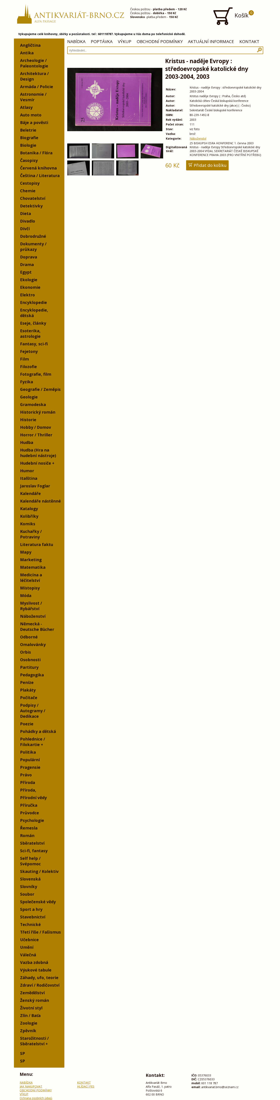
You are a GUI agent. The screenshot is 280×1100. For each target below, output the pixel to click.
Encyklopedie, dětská (34, 312)
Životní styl (31, 1008)
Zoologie (28, 1023)
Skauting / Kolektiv (39, 871)
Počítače (28, 697)
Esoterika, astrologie (30, 333)
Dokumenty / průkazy (33, 246)
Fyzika (26, 381)
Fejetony (29, 351)
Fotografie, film (35, 374)
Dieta (25, 213)
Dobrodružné (33, 236)
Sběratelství (32, 843)
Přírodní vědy (33, 797)
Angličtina (30, 45)
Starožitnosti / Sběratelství (34, 1041)
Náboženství (33, 616)
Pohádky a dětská (38, 731)
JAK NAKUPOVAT (31, 1086)
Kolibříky (29, 516)
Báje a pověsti (34, 122)
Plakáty (28, 690)
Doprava (28, 257)
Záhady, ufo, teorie (39, 977)
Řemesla (29, 828)
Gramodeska (33, 404)
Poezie (26, 724)
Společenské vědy (38, 901)
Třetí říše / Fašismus (40, 932)
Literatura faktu (36, 544)
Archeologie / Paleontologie (34, 63)
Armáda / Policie (36, 86)
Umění (26, 947)
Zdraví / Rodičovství (39, 985)
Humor (27, 470)
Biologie (28, 145)
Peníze (27, 682)
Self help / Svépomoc (30, 861)
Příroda (27, 782)
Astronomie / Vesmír (33, 96)
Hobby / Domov (35, 427)
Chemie (27, 190)
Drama (27, 264)
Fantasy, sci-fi (34, 344)
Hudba (26, 442)
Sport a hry (31, 909)
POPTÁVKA (102, 41)
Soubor (27, 894)
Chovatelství (32, 198)
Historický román (37, 412)
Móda (25, 595)
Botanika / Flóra (36, 153)
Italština (28, 478)
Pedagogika (32, 675)
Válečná (28, 955)
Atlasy (26, 107)
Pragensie (30, 767)
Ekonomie (30, 287)
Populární (30, 759)
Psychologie (32, 820)
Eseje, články (33, 323)
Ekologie (28, 279)
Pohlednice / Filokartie (32, 741)
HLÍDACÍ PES (85, 1086)
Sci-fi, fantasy (34, 850)
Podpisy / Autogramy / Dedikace (32, 710)
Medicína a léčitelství (31, 577)
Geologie (29, 397)
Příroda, (28, 790)
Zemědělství (32, 992)
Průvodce (29, 813)
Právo (26, 775)
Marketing (31, 559)
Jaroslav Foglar (35, 486)
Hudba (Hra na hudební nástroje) (38, 452)
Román (27, 835)
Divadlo (27, 221)
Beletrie (28, 130)
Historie (28, 419)
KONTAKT (249, 41)
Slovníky (28, 886)
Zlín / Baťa (30, 1015)
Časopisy (29, 160)
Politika (28, 752)
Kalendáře (30, 493)
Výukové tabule (35, 970)
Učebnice (29, 939)
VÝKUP (124, 41)
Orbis (25, 652)
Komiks (27, 524)
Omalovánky (33, 644)
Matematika (33, 567)
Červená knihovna (38, 168)
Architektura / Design (34, 76)
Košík (242, 14)
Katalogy (29, 508)
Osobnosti (30, 659)
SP (22, 1053)
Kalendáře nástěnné (40, 501)
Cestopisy (30, 183)
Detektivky (31, 206)
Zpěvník (28, 1030)
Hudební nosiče (35, 463)
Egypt (26, 272)
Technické (30, 924)
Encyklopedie (33, 302)
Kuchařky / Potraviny (31, 534)
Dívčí (25, 228)
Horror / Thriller (36, 435)
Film (24, 359)
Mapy (25, 552)
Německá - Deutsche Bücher (37, 626)
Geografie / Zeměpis (40, 389)
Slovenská (30, 879)
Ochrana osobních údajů (36, 1098)
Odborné (29, 637)
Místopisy (30, 588)
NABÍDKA (76, 41)
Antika (27, 53)
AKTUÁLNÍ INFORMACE (211, 41)
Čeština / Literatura (40, 175)
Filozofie (28, 366)
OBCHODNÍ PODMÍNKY (160, 41)
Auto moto (30, 115)
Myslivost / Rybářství (31, 605)
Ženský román (34, 1000)
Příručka (28, 805)
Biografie (29, 137)
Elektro (27, 295)
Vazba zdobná (34, 962)
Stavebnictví (32, 917)
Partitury (29, 667)
